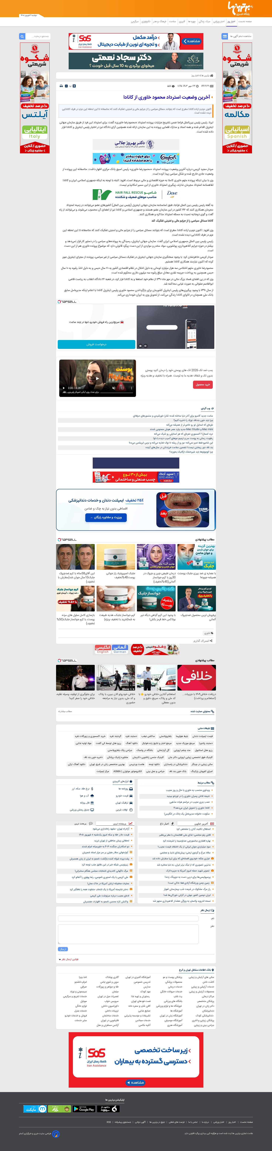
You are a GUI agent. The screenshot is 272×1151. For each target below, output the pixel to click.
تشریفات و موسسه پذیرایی (137, 1016)
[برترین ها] (239, 8)
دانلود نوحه (154, 764)
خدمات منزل (80, 1011)
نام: (212, 919)
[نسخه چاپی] (61, 86)
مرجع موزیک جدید (185, 743)
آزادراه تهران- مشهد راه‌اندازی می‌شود (111, 829)
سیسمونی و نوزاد (78, 992)
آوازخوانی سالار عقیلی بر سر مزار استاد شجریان (105, 853)
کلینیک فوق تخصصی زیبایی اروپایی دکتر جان (190, 757)
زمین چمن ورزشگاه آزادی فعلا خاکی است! (188, 883)
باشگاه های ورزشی (173, 1001)
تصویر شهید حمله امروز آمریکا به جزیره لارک (187, 871)
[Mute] (145, 346)
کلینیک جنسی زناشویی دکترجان (148, 757)
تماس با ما (193, 1122)
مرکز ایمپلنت (103, 771)
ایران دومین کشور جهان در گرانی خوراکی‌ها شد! (187, 895)
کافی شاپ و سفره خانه (139, 1006)
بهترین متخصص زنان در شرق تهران (107, 764)
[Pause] (140, 346)
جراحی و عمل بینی (155, 771)
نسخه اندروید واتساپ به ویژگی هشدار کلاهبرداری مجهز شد (182, 901)
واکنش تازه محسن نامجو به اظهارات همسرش (105, 902)
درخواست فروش (96, 344)
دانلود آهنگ (131, 743)
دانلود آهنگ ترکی (76, 764)
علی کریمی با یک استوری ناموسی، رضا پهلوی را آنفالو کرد (100, 877)
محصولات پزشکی (173, 982)
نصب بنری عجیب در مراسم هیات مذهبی (189, 802)
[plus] (74, 86)
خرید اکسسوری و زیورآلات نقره (90, 736)
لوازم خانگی (81, 1006)
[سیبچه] (108, 1109)
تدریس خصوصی (142, 982)
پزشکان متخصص (205, 1001)
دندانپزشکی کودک (205, 1016)
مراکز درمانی (208, 996)
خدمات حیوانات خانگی (171, 992)
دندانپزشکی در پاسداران (175, 764)
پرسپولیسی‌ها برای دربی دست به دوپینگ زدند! (188, 877)
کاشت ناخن (208, 982)
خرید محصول (203, 384)
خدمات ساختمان (110, 1016)
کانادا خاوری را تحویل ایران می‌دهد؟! (192, 808)
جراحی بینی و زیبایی (204, 1025)
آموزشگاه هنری (174, 1025)
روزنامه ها (123, 789)
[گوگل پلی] (83, 1109)
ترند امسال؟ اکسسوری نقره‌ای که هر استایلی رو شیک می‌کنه (183, 434)
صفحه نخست (245, 22)
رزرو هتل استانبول (204, 750)
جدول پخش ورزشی (79, 810)
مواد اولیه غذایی (83, 743)
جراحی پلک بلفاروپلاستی (120, 750)
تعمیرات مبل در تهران (108, 996)
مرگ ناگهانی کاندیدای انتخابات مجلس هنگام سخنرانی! (101, 871)
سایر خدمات (81, 1021)
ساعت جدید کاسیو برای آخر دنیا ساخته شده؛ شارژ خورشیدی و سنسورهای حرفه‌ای (173, 416)
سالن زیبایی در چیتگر (202, 764)
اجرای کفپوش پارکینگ (202, 771)
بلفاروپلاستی (165, 736)
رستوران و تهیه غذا (140, 996)
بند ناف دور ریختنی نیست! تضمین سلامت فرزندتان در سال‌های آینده (179, 447)
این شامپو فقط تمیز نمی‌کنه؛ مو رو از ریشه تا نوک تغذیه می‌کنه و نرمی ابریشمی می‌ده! (171, 443)
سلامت (173, 22)
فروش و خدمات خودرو (76, 1016)
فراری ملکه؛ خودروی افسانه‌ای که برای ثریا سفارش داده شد (180, 859)
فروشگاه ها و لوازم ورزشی (169, 1006)
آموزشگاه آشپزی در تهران (137, 977)
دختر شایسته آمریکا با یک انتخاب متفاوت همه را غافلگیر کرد (99, 890)
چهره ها (192, 22)
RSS (109, 1122)
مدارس (146, 987)
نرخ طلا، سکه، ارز (80, 789)
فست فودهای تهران (140, 1001)
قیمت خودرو (122, 796)
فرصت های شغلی (176, 1122)
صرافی (83, 987)
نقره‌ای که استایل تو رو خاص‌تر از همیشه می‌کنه (189, 425)
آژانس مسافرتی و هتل (108, 1025)
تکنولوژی (146, 22)
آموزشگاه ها (176, 1011)
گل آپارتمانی (163, 750)
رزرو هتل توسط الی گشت (108, 743)
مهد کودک (145, 992)
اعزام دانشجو (81, 982)
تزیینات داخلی (112, 1011)
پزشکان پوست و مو (172, 977)
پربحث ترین (80, 823)
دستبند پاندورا (206, 743)
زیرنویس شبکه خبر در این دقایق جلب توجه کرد (105, 865)
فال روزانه (84, 803)
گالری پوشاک (112, 977)
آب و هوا (84, 796)
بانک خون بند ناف (177, 771)
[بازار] (59, 1109)
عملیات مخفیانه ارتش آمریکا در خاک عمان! (108, 884)
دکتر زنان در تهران (205, 1006)
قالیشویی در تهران (110, 1021)
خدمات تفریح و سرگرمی (75, 996)
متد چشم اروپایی (182, 750)
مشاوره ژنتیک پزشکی (117, 757)
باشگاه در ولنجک (145, 750)
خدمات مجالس (142, 1021)
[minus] (66, 86)
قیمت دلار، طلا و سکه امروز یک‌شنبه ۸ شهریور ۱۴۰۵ (104, 835)
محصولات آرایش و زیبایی (201, 992)
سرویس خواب (112, 1001)
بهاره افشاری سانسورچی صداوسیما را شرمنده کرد (187, 841)
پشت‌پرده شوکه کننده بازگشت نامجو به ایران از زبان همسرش (99, 859)
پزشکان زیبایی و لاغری (203, 1021)
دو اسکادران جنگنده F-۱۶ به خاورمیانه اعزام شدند (105, 847)
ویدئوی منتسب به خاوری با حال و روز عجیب (188, 790)
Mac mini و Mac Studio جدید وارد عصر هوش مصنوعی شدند (181, 429)
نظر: (212, 926)
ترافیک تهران (121, 803)
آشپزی (182, 22)
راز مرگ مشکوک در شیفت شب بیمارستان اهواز (187, 889)
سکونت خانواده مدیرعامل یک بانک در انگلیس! (187, 814)
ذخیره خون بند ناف (93, 757)
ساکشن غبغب (148, 736)
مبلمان (115, 992)
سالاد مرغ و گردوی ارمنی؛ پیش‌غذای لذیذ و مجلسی (185, 853)
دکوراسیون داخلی (110, 1006)
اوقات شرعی (122, 810)
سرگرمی (135, 22)
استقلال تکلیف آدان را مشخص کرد (194, 829)
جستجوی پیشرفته (123, 1122)
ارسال (63, 949)
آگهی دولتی (140, 1122)
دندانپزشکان (208, 1011)
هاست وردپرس (136, 764)
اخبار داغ (164, 823)
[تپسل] (59, 302)
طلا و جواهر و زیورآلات (107, 987)
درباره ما (205, 1122)
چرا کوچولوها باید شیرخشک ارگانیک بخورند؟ (191, 452)
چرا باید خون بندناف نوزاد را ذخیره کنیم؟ (193, 420)
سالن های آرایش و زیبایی (201, 977)
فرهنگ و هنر (160, 22)
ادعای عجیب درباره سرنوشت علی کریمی (109, 896)
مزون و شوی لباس (109, 982)
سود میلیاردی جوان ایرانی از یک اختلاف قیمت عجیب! (184, 847)
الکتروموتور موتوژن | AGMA (127, 771)
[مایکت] (35, 1109)
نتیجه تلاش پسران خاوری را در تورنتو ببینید (188, 796)
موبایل (83, 1001)
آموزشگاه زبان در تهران (171, 1016)
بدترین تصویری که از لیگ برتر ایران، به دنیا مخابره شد (184, 865)
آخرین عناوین (201, 823)
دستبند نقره (131, 736)
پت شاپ (178, 996)
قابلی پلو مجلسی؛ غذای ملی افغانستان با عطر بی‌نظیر (185, 835)
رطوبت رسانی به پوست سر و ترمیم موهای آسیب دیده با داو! (183, 438)
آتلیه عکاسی (144, 1025)
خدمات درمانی (175, 987)
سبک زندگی (205, 22)
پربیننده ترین (119, 823)
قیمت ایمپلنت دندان (202, 736)
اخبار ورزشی (219, 22)
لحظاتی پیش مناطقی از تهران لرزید (111, 841)
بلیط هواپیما (182, 736)
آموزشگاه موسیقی (173, 1021)
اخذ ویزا (83, 977)
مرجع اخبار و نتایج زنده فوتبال (157, 743)
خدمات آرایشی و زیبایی (202, 987)
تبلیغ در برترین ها (157, 1122)
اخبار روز (232, 22)
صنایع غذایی (144, 1011)
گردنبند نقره (115, 736)
